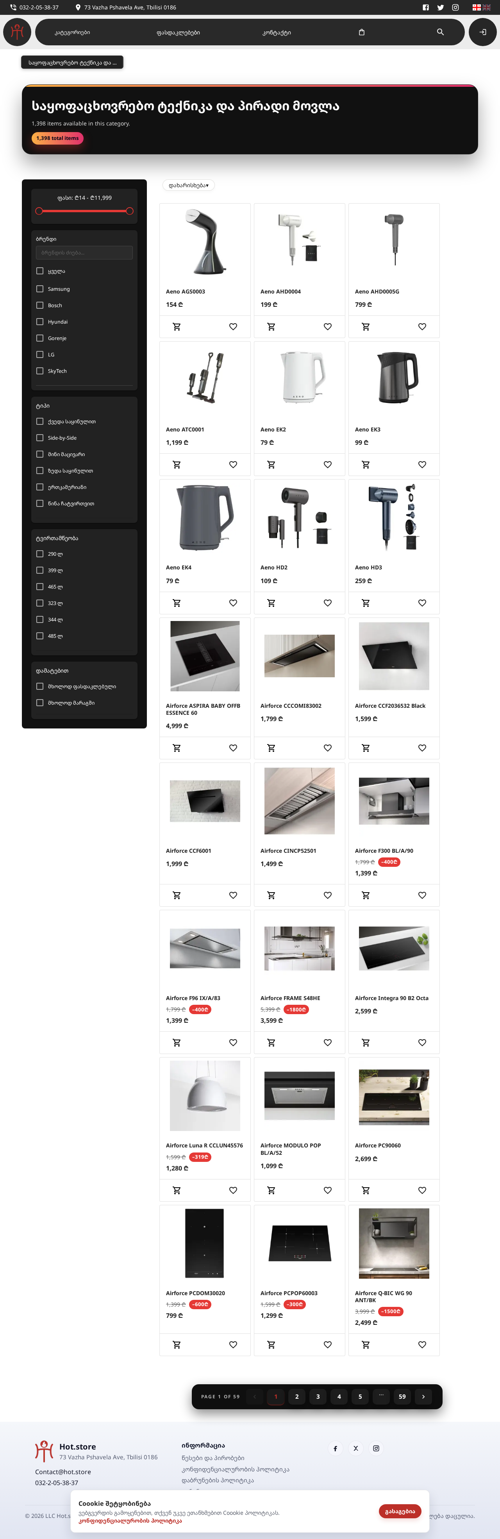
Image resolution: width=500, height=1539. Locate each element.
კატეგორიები (72, 32)
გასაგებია (400, 1511)
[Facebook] (426, 7)
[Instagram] (455, 7)
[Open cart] (362, 32)
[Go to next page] (423, 1397)
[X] (440, 7)
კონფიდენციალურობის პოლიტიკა (130, 1520)
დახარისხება (189, 185)
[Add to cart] (177, 327)
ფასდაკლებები (178, 32)
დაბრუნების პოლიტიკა (218, 1480)
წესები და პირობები (213, 1458)
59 (402, 1396)
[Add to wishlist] (233, 327)
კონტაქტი (276, 32)
